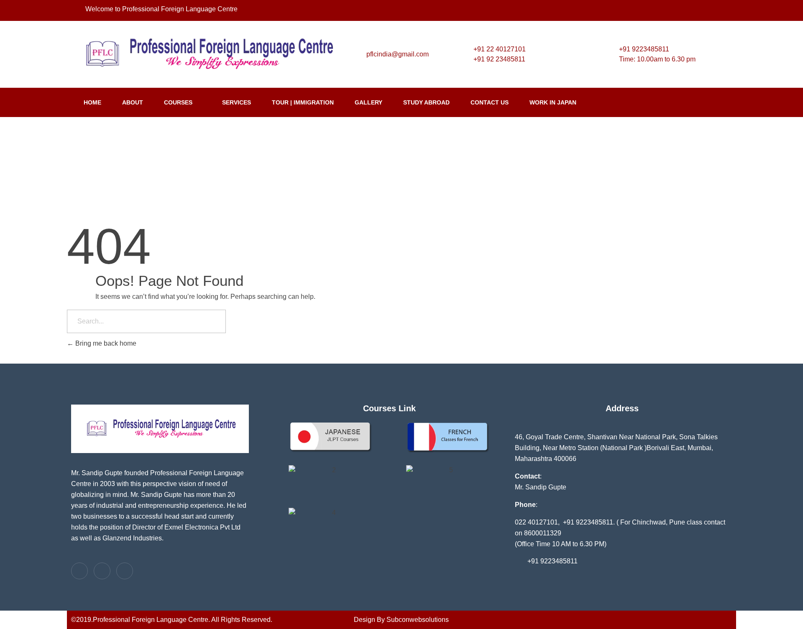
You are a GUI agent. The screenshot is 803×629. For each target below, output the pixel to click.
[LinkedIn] (723, 10)
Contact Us (490, 102)
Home (92, 102)
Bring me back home (105, 343)
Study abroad (426, 102)
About (132, 102)
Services (236, 102)
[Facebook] (689, 10)
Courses (178, 102)
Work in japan (552, 102)
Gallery (368, 102)
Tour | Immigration (303, 102)
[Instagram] (706, 10)
